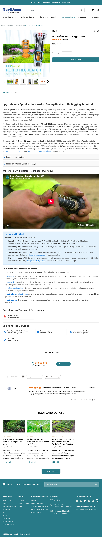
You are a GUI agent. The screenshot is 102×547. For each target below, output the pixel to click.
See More (7, 462)
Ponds (53, 17)
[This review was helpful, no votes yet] (89, 400)
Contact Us (35, 500)
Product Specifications (15, 157)
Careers (20, 506)
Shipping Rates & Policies (39, 506)
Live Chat (57, 500)
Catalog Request (23, 503)
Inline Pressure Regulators (15, 288)
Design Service (8, 521)
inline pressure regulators (14, 151)
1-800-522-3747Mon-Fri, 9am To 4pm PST (63, 505)
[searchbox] (14, 376)
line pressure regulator (36, 261)
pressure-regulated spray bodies (40, 151)
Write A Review (63, 364)
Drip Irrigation (8, 17)
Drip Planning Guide (9, 506)
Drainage (95, 17)
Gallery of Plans (8, 500)
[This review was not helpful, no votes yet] (92, 400)
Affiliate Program (8, 524)
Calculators (7, 518)
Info (16, 92)
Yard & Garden (26, 17)
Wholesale (6, 509)
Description (7, 92)
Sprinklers (41, 17)
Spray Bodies (10, 276)
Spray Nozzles (10, 282)
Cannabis (82, 17)
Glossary (5, 515)
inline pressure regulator (37, 255)
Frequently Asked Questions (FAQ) (21, 164)
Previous (5, 82)
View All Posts (50, 471)
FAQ (4, 512)
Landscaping (67, 17)
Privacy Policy (36, 512)
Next (48, 82)
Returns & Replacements (40, 509)
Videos (5, 503)
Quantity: (55, 53)
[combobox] (34, 377)
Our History (22, 500)
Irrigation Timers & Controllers (16, 294)
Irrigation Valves (11, 300)
